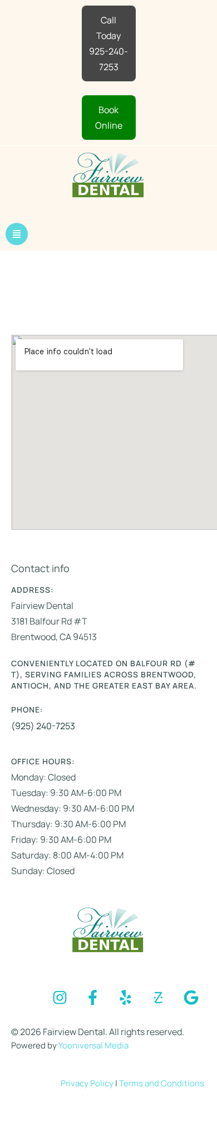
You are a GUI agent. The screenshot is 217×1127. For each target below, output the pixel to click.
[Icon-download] (158, 998)
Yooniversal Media (93, 1045)
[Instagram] (60, 998)
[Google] (191, 998)
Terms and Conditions (161, 1083)
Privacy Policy (88, 1083)
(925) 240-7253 (43, 726)
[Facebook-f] (92, 998)
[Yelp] (125, 998)
